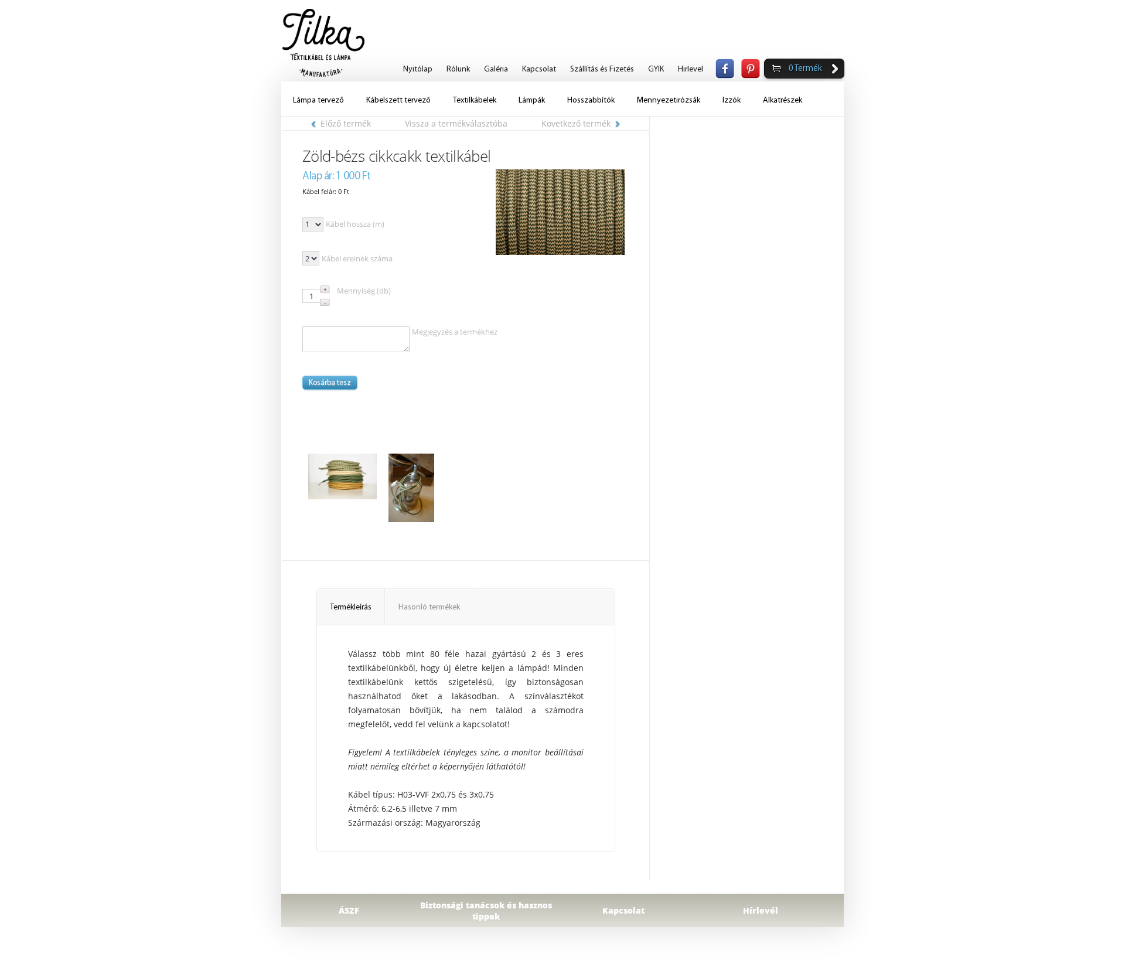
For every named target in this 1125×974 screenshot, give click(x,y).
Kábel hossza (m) (355, 224)
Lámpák (532, 100)
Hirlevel (690, 69)
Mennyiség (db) (364, 290)
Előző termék (346, 123)
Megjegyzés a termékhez (454, 331)
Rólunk (458, 69)
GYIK (656, 69)
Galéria (496, 69)
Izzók (731, 100)
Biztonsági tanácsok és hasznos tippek (486, 911)
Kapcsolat (539, 69)
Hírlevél (760, 910)
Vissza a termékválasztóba (456, 123)
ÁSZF (349, 910)
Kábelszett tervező (398, 100)
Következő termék (576, 123)
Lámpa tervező (318, 100)
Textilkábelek (474, 100)
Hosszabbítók (591, 100)
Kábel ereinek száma (357, 258)
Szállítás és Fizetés (602, 69)
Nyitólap (417, 69)
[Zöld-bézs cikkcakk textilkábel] (560, 212)
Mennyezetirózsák (668, 100)
